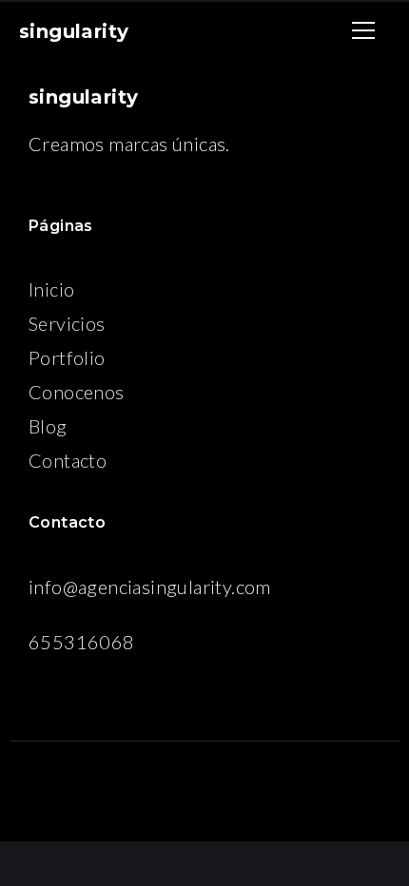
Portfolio (67, 357)
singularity (73, 31)
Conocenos (77, 391)
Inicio (51, 289)
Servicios (67, 323)
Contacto (68, 460)
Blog (48, 425)
